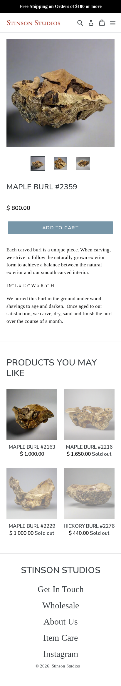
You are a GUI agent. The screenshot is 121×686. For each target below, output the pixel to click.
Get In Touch (61, 589)
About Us (60, 621)
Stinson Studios (66, 666)
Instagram (60, 654)
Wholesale (60, 605)
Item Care (60, 637)
